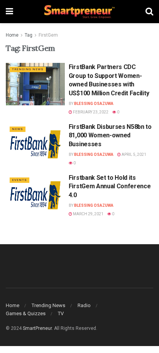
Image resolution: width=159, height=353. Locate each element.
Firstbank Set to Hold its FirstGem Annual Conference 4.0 (110, 186)
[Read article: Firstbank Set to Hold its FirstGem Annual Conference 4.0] (35, 195)
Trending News (28, 69)
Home (12, 35)
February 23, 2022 (90, 112)
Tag (28, 35)
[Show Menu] (9, 11)
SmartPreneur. (38, 328)
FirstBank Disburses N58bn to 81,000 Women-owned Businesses (110, 135)
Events (19, 180)
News (17, 129)
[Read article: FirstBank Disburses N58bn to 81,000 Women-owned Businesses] (35, 144)
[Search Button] (149, 11)
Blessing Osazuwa (93, 103)
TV (61, 313)
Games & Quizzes (26, 313)
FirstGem (48, 35)
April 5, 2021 (133, 154)
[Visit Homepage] (79, 12)
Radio (84, 305)
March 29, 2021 (87, 214)
